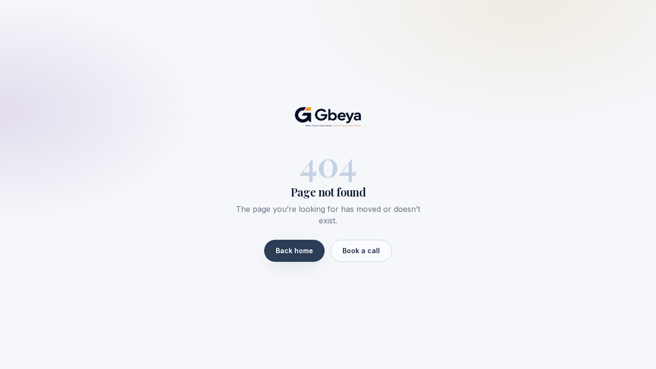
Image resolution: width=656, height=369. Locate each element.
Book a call (361, 250)
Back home (294, 250)
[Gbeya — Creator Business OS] (328, 116)
